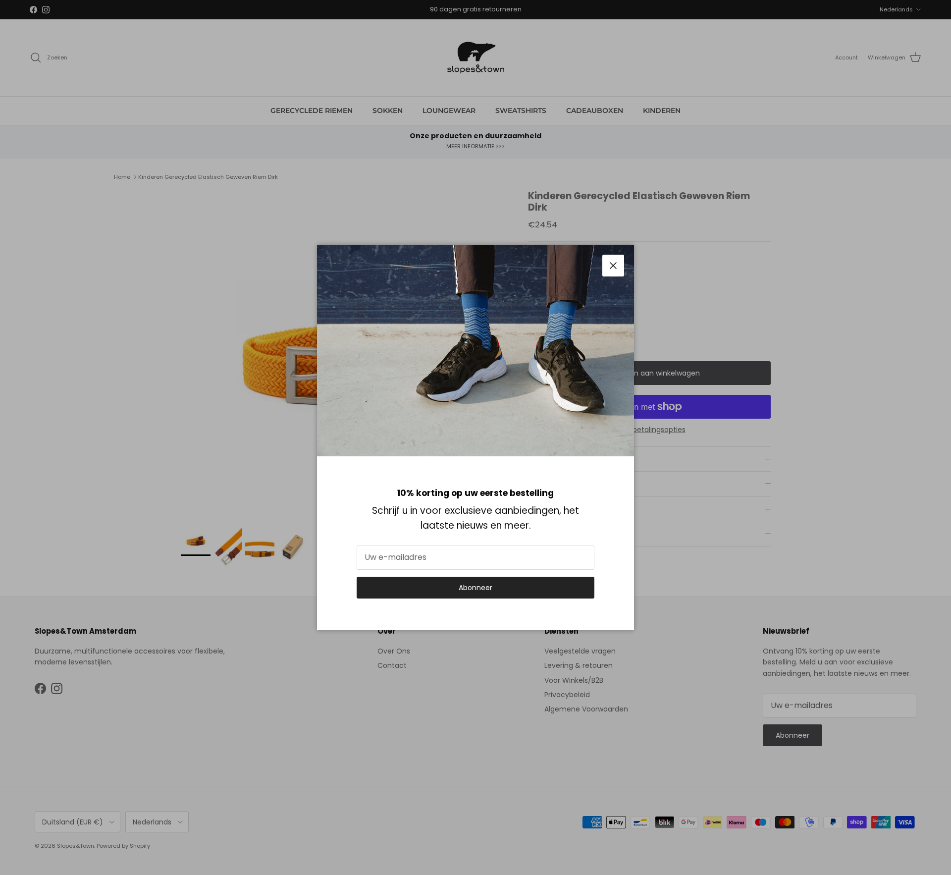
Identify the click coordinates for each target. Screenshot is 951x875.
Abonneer (475, 588)
